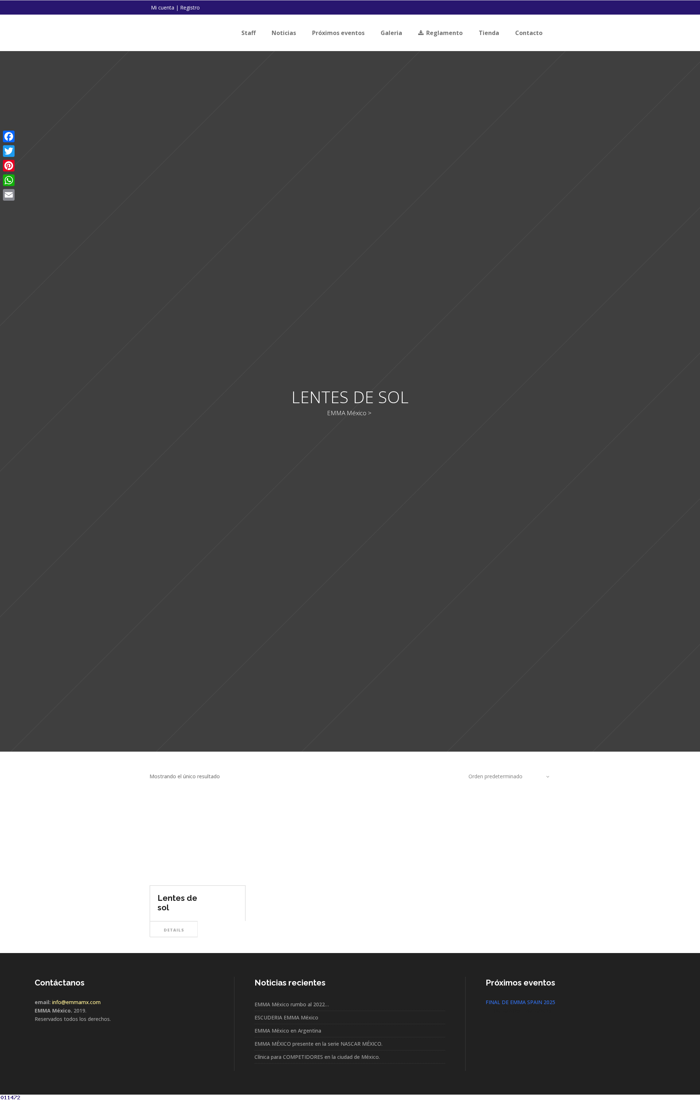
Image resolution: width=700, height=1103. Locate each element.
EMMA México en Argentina (287, 1030)
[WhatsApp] (8, 180)
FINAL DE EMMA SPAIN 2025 (520, 1002)
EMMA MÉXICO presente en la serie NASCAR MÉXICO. (318, 1043)
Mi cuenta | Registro (175, 7)
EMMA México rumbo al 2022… (291, 1004)
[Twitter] (8, 151)
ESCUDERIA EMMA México (286, 1017)
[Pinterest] (8, 165)
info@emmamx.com (76, 1002)
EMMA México (346, 413)
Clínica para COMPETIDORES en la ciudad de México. (317, 1056)
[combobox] (505, 776)
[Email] (8, 195)
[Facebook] (8, 136)
